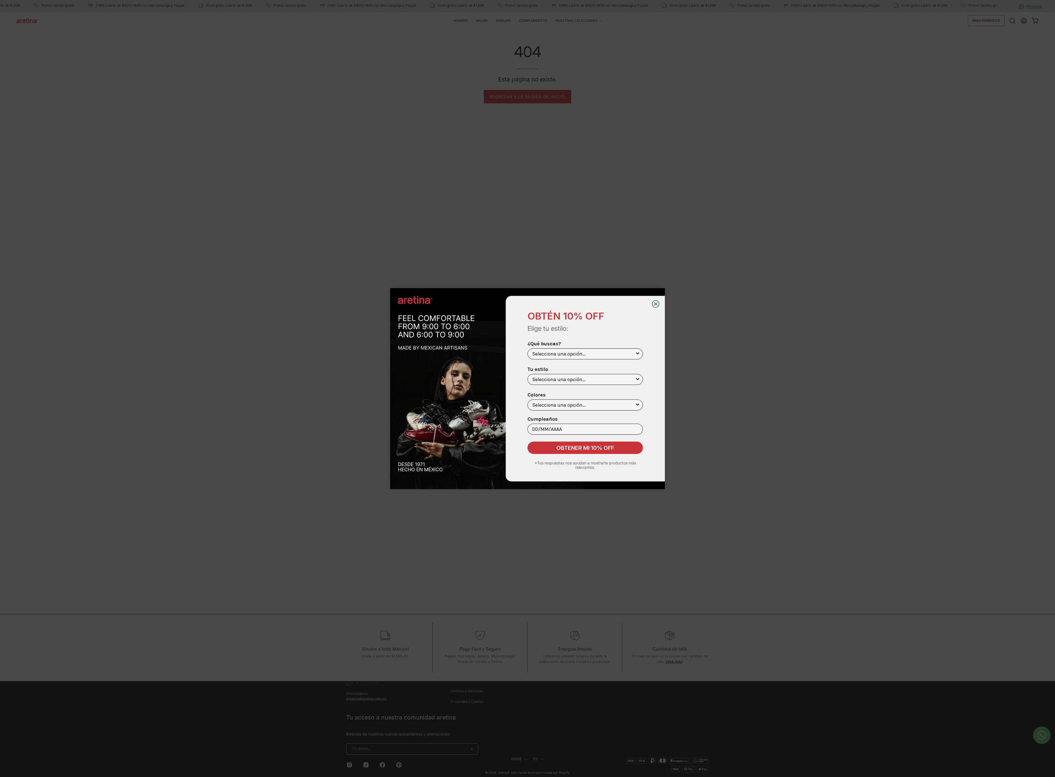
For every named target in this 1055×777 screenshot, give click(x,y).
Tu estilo (538, 369)
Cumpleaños (543, 419)
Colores (537, 395)
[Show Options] (637, 354)
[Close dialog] (655, 304)
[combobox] (583, 354)
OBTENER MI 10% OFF (585, 448)
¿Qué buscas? (544, 344)
